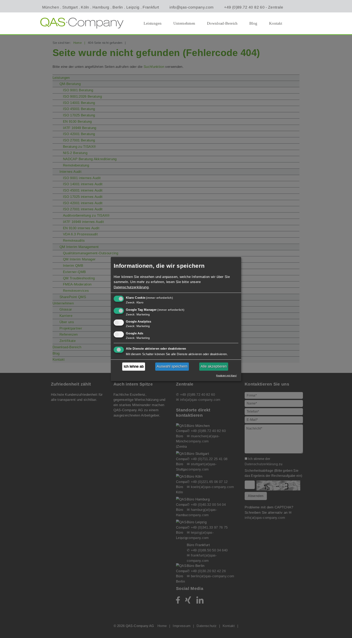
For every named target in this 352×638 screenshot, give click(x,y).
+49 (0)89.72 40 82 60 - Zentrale (253, 7)
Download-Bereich (222, 23)
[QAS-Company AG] (81, 23)
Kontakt (275, 23)
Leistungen (153, 23)
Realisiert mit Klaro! (226, 375)
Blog (253, 23)
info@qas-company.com (191, 7)
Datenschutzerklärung (131, 287)
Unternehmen (184, 23)
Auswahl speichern (172, 367)
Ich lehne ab (134, 367)
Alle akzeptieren (214, 367)
